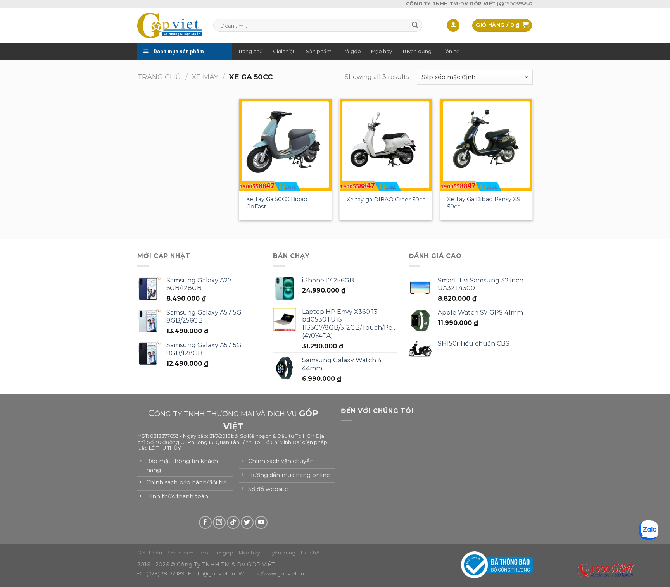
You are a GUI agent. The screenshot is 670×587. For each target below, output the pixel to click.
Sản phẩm (319, 51)
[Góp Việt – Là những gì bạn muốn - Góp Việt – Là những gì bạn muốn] (169, 25)
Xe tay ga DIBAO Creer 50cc (386, 199)
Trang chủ (250, 51)
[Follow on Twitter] (247, 522)
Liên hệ (450, 51)
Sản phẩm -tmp (188, 553)
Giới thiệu (284, 51)
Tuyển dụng (417, 51)
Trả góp (351, 51)
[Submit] (414, 25)
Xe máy (205, 76)
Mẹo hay (381, 51)
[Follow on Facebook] (205, 522)
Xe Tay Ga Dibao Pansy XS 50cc (483, 203)
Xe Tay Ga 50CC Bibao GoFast (276, 203)
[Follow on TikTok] (233, 522)
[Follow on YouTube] (261, 522)
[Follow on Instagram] (219, 522)
